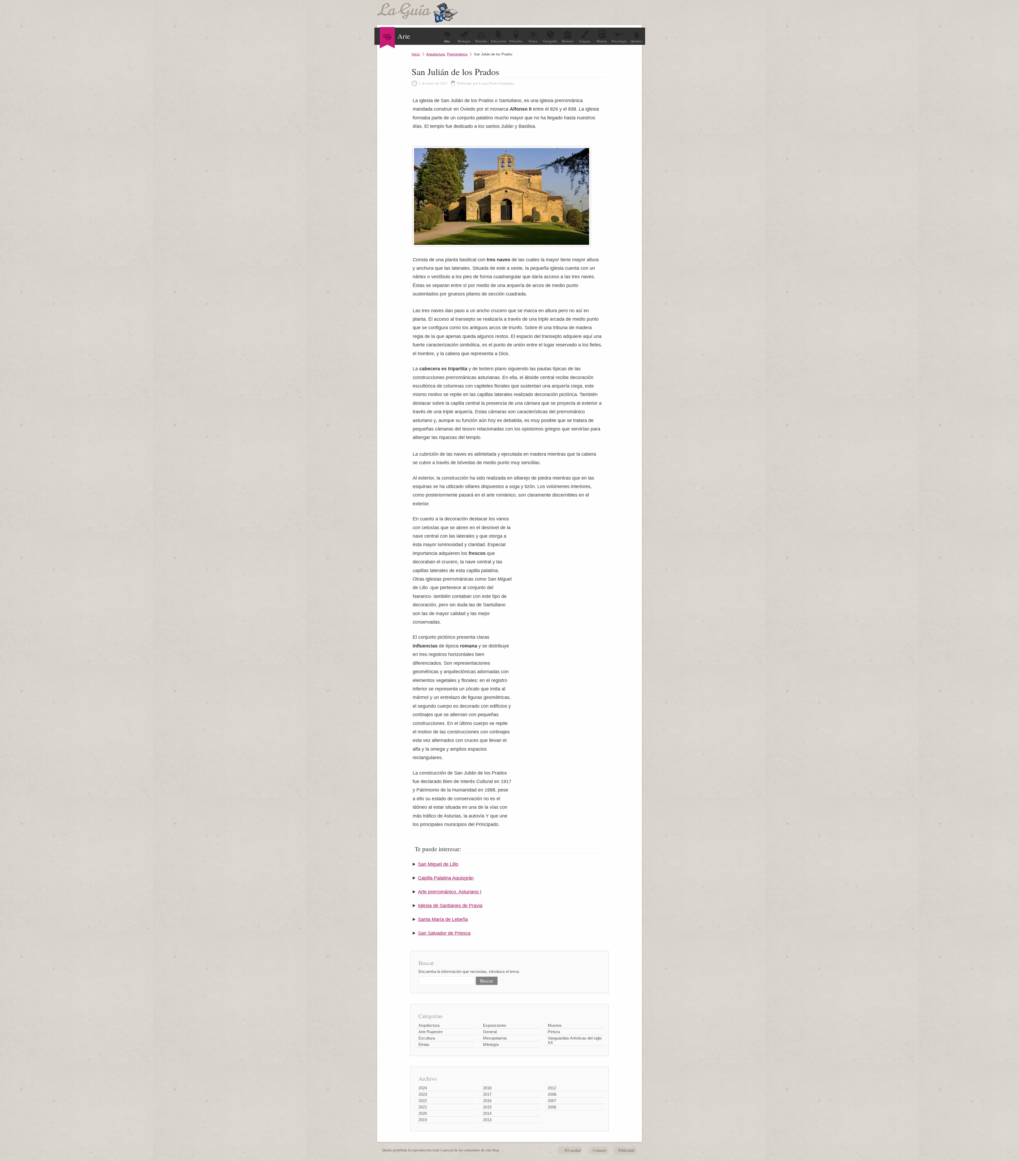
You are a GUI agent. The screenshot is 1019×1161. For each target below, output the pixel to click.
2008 (552, 1094)
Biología (464, 41)
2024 (422, 1088)
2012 (552, 1088)
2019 (422, 1119)
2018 (487, 1088)
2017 (487, 1094)
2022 (422, 1100)
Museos (555, 1025)
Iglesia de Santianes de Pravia (450, 905)
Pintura (554, 1031)
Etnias (423, 1044)
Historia (567, 41)
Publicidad (626, 1150)
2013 (487, 1119)
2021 (422, 1107)
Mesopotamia (495, 1038)
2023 (422, 1094)
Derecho (481, 41)
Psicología (619, 41)
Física (533, 41)
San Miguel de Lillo (438, 864)
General (490, 1031)
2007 (552, 1100)
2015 (487, 1107)
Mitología (491, 1044)
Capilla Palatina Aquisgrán (446, 878)
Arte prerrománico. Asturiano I (449, 891)
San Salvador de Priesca (444, 933)
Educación (498, 41)
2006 (552, 1107)
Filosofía (516, 41)
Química (637, 41)
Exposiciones (494, 1025)
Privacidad (573, 1150)
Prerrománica (457, 54)
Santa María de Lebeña (443, 919)
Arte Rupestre (430, 1031)
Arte (447, 41)
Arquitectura (435, 54)
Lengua (584, 41)
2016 (487, 1100)
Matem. (602, 41)
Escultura (426, 1038)
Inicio (416, 54)
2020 (422, 1113)
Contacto (599, 1150)
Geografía (550, 41)
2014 (487, 1113)
